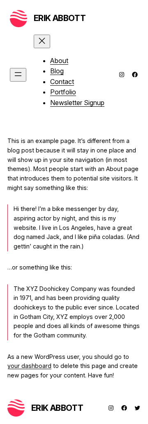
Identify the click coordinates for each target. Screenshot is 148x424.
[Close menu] (42, 41)
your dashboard (29, 365)
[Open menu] (18, 75)
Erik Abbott (60, 18)
